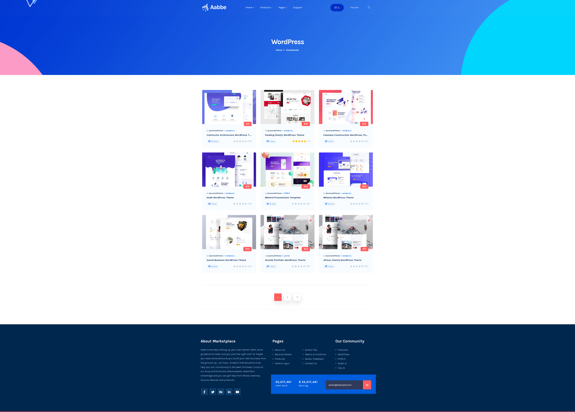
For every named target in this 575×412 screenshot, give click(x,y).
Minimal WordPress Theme (338, 197)
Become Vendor (283, 354)
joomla (287, 256)
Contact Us (311, 363)
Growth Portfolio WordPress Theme (285, 260)
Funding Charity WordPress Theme (284, 135)
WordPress (343, 354)
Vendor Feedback (314, 358)
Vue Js (341, 367)
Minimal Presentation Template (283, 197)
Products (265, 7)
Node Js (342, 363)
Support (297, 7)
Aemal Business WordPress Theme (226, 260)
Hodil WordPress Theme (220, 197)
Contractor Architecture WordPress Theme (231, 135)
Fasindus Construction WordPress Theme (347, 135)
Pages (282, 7)
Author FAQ (311, 349)
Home (249, 7)
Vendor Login (282, 363)
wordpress (230, 131)
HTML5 (287, 193)
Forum (355, 7)
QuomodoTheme (216, 131)
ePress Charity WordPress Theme (342, 260)
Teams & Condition (315, 354)
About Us (280, 349)
